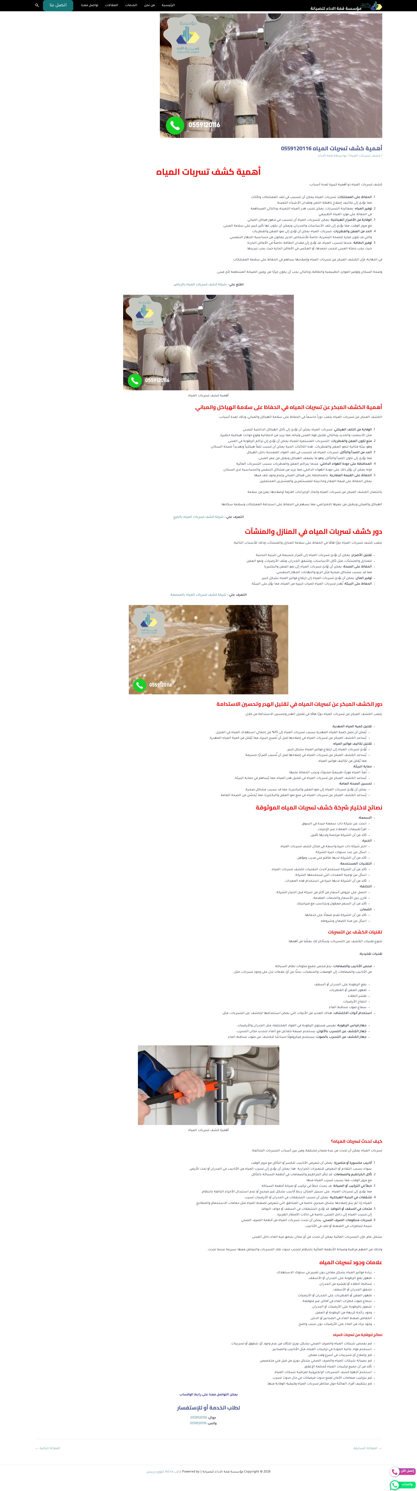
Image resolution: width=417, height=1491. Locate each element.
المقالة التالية (47, 1448)
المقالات (111, 5)
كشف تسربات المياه (364, 156)
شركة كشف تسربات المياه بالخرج (198, 517)
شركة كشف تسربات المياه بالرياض (200, 285)
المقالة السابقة (368, 1448)
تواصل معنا (89, 5)
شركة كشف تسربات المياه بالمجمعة (198, 595)
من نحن (149, 5)
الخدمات (131, 5)
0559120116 (198, 1418)
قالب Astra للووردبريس (163, 1472)
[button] (58, 5)
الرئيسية (168, 5)
